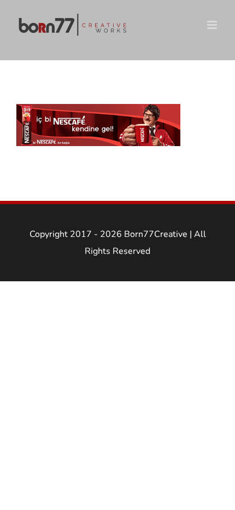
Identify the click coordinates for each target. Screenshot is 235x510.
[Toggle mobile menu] (213, 25)
